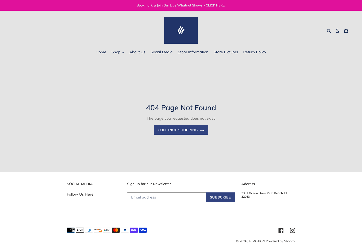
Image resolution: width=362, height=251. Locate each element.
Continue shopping (178, 130)
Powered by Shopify (280, 241)
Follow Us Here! (80, 194)
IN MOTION (257, 241)
